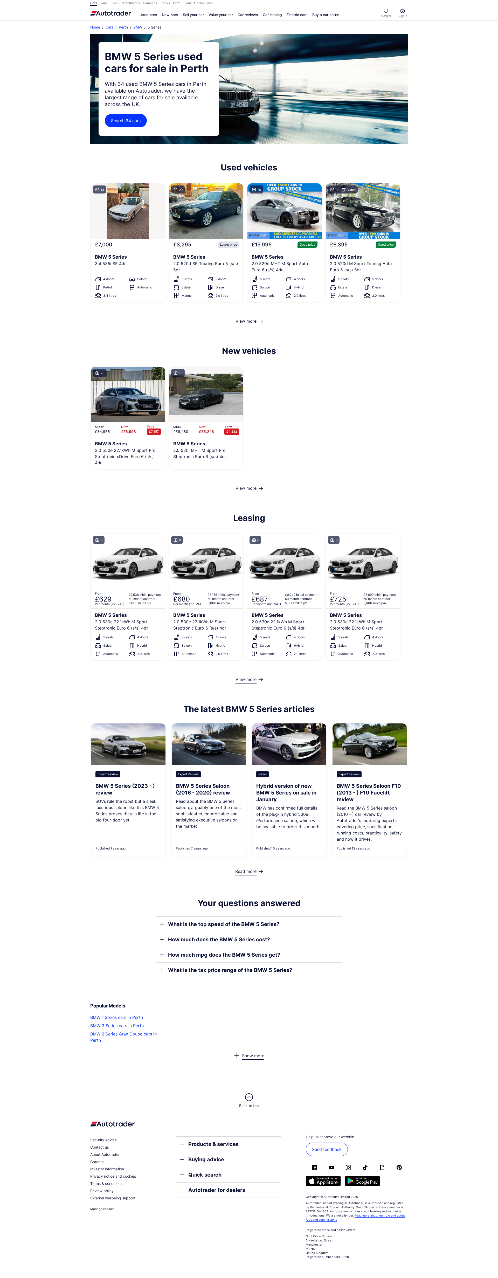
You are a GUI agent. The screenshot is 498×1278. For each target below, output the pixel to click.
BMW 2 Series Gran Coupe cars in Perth (123, 1037)
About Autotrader (105, 1154)
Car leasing (272, 14)
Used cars (148, 14)
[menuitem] (148, 15)
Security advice (103, 1140)
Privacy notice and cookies (113, 1176)
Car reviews (248, 14)
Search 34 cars (126, 120)
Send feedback (327, 1149)
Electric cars (297, 14)
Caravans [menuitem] (150, 3)
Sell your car (193, 14)
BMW (137, 27)
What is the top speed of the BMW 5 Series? (223, 924)
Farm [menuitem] (176, 3)
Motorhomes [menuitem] (131, 3)
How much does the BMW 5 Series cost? (219, 939)
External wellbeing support (112, 1198)
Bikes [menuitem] (114, 3)
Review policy (102, 1191)
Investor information (107, 1169)
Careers (96, 1161)
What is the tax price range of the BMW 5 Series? (230, 970)
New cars (170, 14)
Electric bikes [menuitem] (203, 3)
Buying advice (206, 1159)
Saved (386, 16)
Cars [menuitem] (93, 3)
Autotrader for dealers (216, 1190)
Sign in (402, 16)
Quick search (205, 1175)
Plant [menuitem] (187, 3)
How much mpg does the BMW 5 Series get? (224, 955)
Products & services (213, 1144)
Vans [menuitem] (103, 3)
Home (95, 27)
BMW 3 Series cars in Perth (117, 1025)
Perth (123, 27)
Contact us (99, 1147)
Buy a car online (325, 14)
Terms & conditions (106, 1183)
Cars (109, 27)
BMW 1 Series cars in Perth (116, 1017)
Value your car (221, 14)
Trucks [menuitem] (165, 3)
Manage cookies (102, 1209)
